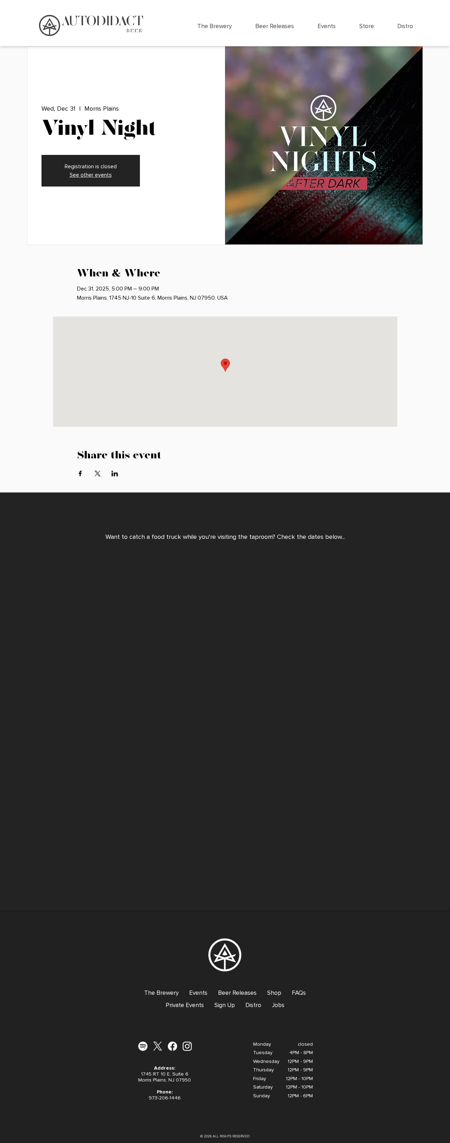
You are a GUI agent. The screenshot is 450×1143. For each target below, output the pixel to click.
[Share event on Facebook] (80, 473)
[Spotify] (143, 1046)
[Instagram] (187, 1046)
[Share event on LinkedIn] (114, 473)
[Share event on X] (97, 473)
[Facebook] (172, 1046)
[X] (158, 1046)
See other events (91, 174)
